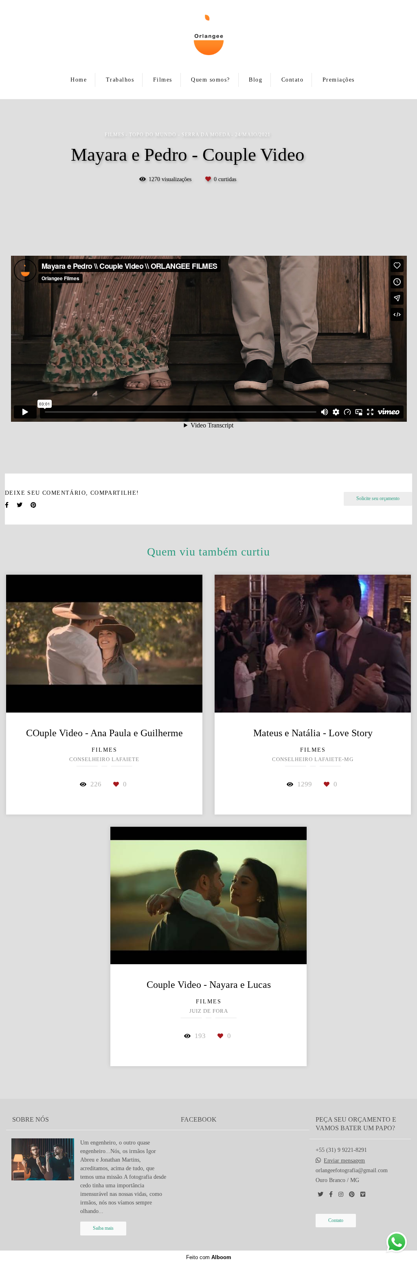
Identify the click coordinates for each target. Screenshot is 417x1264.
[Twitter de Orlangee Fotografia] (320, 1194)
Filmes (162, 80)
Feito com (208, 1257)
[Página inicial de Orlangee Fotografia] (208, 35)
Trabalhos (120, 80)
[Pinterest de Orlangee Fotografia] (352, 1194)
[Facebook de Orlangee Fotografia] (331, 1194)
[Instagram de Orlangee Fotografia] (340, 1194)
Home (78, 80)
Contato (292, 80)
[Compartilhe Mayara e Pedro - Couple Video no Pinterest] (33, 505)
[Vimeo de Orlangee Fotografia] (362, 1194)
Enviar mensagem (344, 1161)
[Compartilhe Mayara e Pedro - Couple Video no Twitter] (19, 505)
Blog (255, 80)
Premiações (339, 80)
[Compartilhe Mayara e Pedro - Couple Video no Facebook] (7, 505)
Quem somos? (210, 80)
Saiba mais (103, 1228)
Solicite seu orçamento (377, 498)
